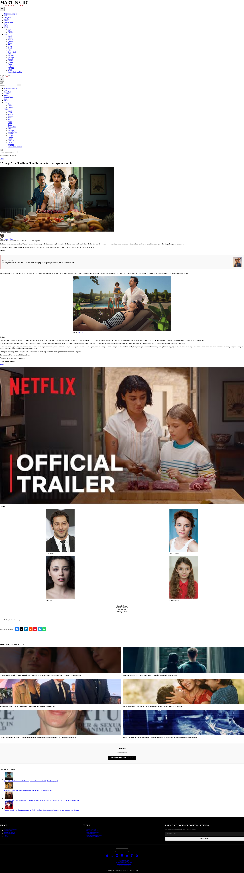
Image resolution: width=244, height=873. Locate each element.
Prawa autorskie (124, 865)
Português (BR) (12, 57)
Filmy (5, 15)
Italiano (10, 46)
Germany (17, 620)
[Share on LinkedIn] (26, 629)
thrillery (11, 620)
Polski (6, 34)
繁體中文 (11, 70)
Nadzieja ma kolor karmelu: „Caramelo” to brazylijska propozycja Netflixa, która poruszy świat (38, 263)
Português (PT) (12, 55)
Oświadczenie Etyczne (92, 830)
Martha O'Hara (8, 239)
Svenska (10, 62)
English (10, 36)
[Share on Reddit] (31, 629)
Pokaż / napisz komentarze (122, 757)
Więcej (6, 27)
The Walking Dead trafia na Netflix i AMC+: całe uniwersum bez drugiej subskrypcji (27, 706)
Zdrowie (10, 32)
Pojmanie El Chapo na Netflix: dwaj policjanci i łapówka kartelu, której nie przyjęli (33, 781)
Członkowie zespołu (9, 832)
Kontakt (6, 836)
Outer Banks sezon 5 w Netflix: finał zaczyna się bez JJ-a (34, 790)
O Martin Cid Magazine (10, 829)
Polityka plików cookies (124, 862)
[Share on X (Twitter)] (21, 629)
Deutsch (10, 39)
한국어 (10, 50)
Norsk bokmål (12, 52)
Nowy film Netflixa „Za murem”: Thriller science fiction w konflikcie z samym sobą (150, 675)
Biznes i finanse (8, 22)
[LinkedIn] (117, 855)
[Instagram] (122, 855)
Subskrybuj (204, 838)
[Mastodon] (132, 855)
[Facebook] (107, 855)
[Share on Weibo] (35, 629)
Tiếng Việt (11, 66)
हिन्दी (9, 44)
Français (10, 41)
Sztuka (6, 26)
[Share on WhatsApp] (44, 629)
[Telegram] (137, 855)
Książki (10, 31)
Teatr (9, 29)
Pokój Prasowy (8, 830)
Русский (10, 60)
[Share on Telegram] (40, 629)
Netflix (81, 332)
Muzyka (6, 19)
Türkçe (10, 64)
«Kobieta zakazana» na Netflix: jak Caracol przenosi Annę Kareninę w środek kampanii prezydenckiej (48, 810)
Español (10, 38)
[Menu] (2, 9)
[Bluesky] (127, 855)
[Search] (2, 79)
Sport (5, 24)
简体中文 (11, 68)
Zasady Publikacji (91, 829)
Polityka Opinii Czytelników (94, 835)
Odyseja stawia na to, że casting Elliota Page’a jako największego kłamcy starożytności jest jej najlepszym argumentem (38, 737)
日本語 (10, 48)
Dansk (10, 43)
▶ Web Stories (122, 850)
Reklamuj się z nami (9, 833)
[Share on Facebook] (17, 629)
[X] (112, 855)
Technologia (7, 17)
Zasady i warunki (123, 860)
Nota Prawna (124, 861)
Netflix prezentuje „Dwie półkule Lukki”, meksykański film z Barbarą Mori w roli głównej (152, 706)
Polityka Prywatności (124, 864)
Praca (5, 835)
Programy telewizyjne (10, 14)
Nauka (6, 20)
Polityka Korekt (90, 833)
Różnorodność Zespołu (92, 836)
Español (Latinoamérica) (15, 72)
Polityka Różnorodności (92, 832)
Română (10, 59)
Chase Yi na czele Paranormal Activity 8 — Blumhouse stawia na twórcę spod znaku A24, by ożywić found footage (160, 737)
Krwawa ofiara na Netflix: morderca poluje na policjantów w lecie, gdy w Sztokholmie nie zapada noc (48, 800)
